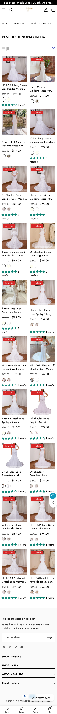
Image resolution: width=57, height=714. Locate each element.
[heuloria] (28, 9)
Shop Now (47, 2)
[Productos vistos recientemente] (53, 496)
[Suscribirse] (49, 637)
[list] (4, 49)
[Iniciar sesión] (45, 9)
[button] (53, 9)
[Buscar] (11, 9)
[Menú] (3, 9)
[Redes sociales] (53, 503)
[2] (8, 49)
